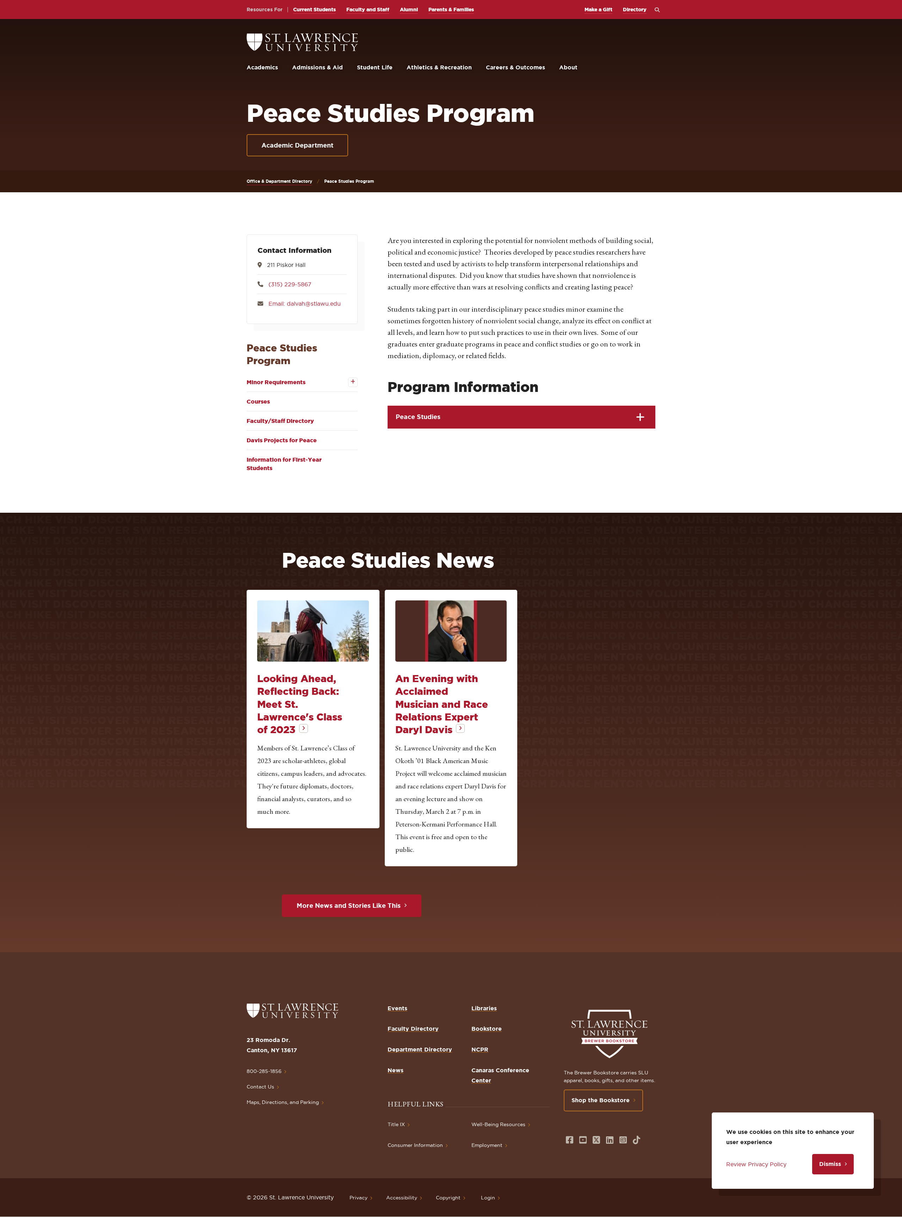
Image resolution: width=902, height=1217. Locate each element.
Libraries (484, 1008)
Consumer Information (415, 1145)
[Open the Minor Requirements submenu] (348, 382)
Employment (486, 1145)
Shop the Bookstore (601, 1100)
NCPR (479, 1049)
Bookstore (486, 1028)
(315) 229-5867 (289, 284)
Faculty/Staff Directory (280, 421)
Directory (635, 9)
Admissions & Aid (317, 67)
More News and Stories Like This (349, 905)
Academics (262, 67)
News (395, 1070)
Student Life (375, 67)
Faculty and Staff (367, 9)
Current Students (314, 9)
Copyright (448, 1197)
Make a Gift (598, 9)
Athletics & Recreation (439, 67)
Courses (258, 401)
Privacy (358, 1197)
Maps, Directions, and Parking (283, 1102)
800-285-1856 (264, 1071)
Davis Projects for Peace (282, 440)
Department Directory (420, 1049)
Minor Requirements (276, 382)
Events (397, 1008)
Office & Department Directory (279, 181)
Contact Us (260, 1087)
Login (488, 1197)
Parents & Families (451, 9)
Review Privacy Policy (756, 1164)
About (568, 67)
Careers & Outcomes (515, 67)
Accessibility (401, 1197)
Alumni (409, 9)
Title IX (396, 1124)
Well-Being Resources (498, 1124)
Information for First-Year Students (284, 463)
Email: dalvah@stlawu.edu (304, 303)
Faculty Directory (413, 1028)
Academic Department (297, 145)
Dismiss (830, 1164)
